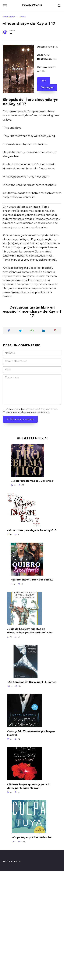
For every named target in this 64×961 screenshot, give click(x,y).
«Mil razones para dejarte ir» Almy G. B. (32, 530)
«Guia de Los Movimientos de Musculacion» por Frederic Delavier (30, 631)
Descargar (47, 87)
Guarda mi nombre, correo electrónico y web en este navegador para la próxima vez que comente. (32, 410)
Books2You (32, 5)
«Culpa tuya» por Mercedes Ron (32, 837)
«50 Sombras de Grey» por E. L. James (32, 681)
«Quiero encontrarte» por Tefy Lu (32, 579)
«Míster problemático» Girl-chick (32, 480)
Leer (43, 80)
